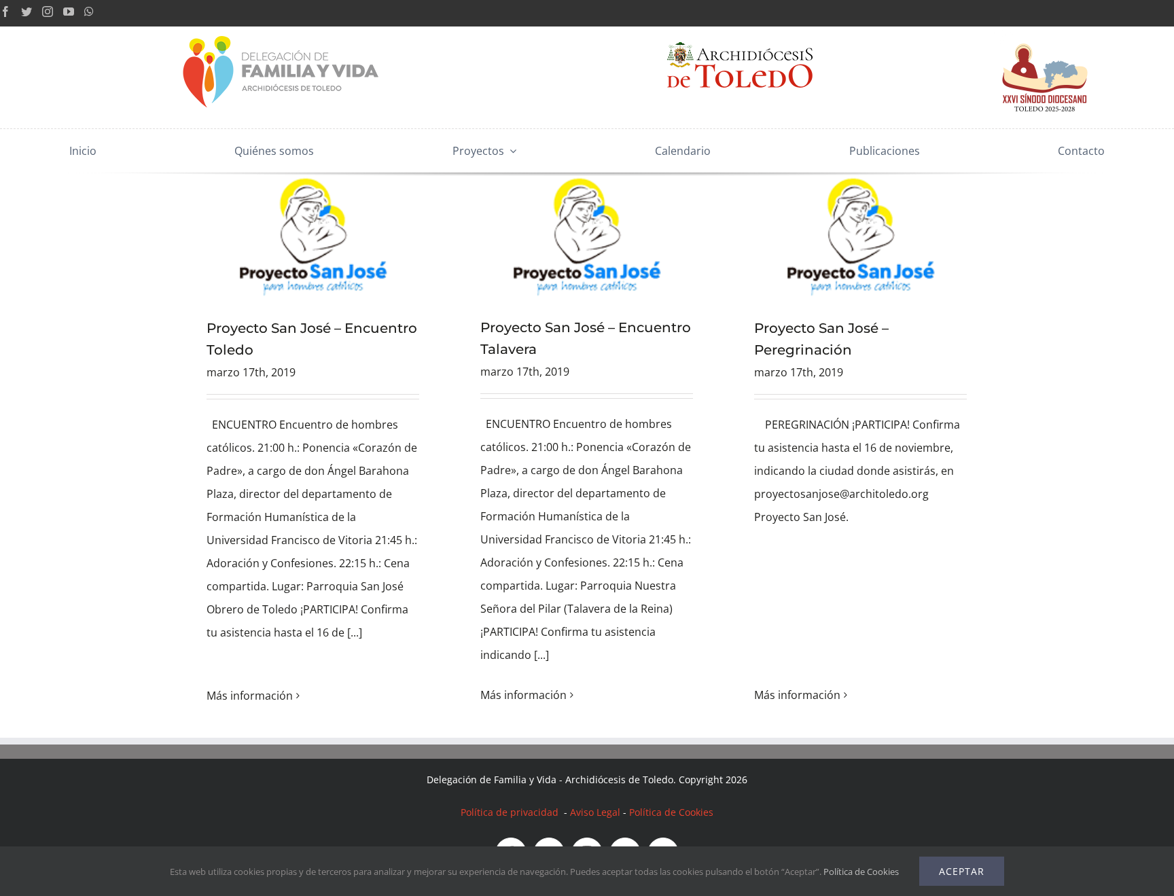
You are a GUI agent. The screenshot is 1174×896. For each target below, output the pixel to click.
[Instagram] (47, 11)
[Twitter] (26, 11)
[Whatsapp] (89, 11)
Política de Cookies (671, 812)
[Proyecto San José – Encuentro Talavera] (586, 235)
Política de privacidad (511, 812)
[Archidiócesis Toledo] (740, 31)
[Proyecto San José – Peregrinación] (860, 235)
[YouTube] (68, 11)
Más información (250, 695)
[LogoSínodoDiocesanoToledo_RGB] (1045, 31)
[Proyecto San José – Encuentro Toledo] (313, 235)
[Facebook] (5, 11)
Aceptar (961, 871)
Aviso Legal (595, 812)
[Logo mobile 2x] (282, 31)
